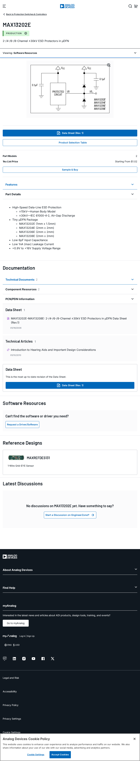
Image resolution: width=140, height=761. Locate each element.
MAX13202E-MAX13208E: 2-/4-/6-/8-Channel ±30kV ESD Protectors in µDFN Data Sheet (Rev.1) (69, 320)
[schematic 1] (70, 89)
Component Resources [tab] (22, 289)
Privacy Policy (10, 705)
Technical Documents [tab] (21, 279)
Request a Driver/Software (22, 424)
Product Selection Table (73, 142)
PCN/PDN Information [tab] (19, 299)
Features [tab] (11, 184)
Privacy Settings (12, 718)
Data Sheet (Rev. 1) (72, 133)
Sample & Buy (70, 169)
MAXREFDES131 (38, 458)
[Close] (134, 739)
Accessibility (10, 691)
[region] (70, 747)
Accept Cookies (60, 754)
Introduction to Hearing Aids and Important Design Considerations (53, 349)
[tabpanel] (70, 227)
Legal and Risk (11, 677)
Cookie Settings (11, 732)
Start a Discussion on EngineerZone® (67, 514)
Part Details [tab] (13, 194)
